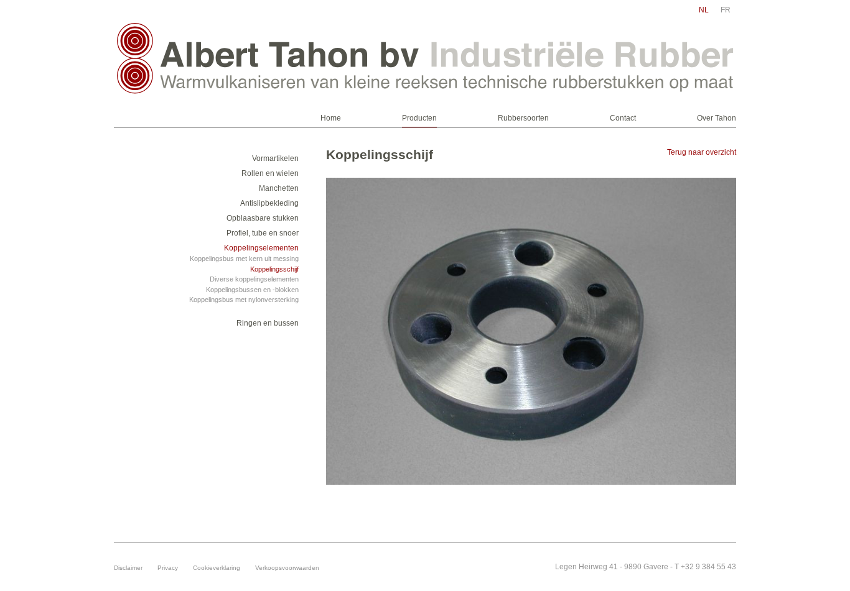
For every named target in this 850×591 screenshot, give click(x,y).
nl (704, 10)
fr (726, 10)
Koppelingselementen (261, 248)
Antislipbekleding (269, 203)
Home (330, 118)
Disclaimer (128, 567)
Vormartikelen (275, 158)
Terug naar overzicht (701, 152)
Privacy (167, 567)
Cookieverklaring (216, 567)
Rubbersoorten (523, 118)
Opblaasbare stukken (263, 218)
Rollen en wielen (270, 173)
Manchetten (279, 188)
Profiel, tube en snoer (263, 233)
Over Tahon (716, 118)
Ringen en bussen (267, 323)
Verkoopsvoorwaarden (287, 567)
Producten (419, 118)
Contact (623, 118)
